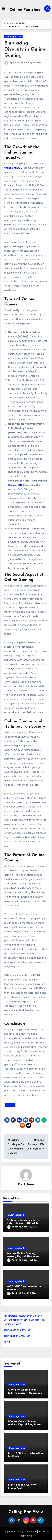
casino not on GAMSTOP (17, 1335)
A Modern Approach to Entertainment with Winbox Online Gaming (24, 1223)
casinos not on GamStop (17, 1330)
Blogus (42, 1531)
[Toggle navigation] (3, 8)
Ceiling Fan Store (25, 10)
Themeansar (25, 1535)
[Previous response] (10, 1105)
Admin (16, 62)
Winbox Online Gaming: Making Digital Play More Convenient (23, 1256)
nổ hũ (7, 1341)
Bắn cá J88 (15, 485)
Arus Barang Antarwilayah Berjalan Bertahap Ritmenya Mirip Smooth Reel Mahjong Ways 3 (24, 1319)
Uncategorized (13, 36)
